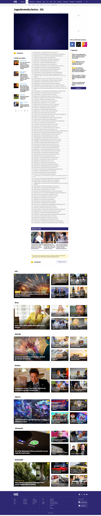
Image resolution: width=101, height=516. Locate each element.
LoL (15, 417)
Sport (15, 500)
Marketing (52, 499)
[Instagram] (84, 44)
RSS (50, 506)
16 (17, 84)
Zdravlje (25, 499)
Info (15, 12)
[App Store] (82, 505)
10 (17, 102)
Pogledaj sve (78, 88)
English (43, 502)
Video (43, 499)
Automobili (35, 502)
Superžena (25, 503)
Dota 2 (72, 405)
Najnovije (22, 1)
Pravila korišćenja (53, 502)
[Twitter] (78, 44)
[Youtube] (86, 494)
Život (15, 503)
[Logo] (15, 2)
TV (42, 500)
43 (17, 72)
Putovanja (25, 500)
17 (17, 61)
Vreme (43, 503)
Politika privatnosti (54, 503)
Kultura (24, 502)
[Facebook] (72, 44)
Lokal (34, 503)
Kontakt (51, 508)
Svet (16, 290)
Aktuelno (17, 323)
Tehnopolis (35, 500)
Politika (73, 278)
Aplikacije (52, 505)
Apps (16, 449)
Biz (14, 502)
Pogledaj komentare (62, 261)
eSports (34, 499)
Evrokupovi (22, 94)
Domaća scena (55, 403)
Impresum (52, 500)
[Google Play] (82, 502)
